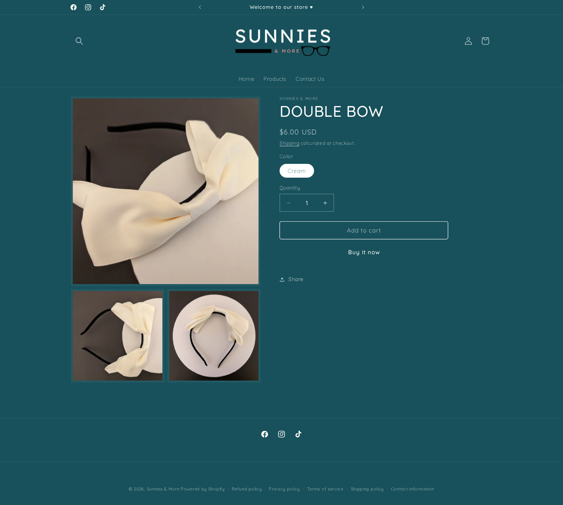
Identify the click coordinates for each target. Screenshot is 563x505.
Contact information (412, 489)
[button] (79, 41)
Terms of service (325, 489)
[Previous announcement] (199, 7)
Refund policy (247, 489)
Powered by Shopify (203, 489)
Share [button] (296, 279)
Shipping (290, 143)
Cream (297, 170)
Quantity (290, 188)
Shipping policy (367, 489)
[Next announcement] (363, 7)
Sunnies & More (163, 489)
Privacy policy (284, 489)
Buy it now (364, 252)
